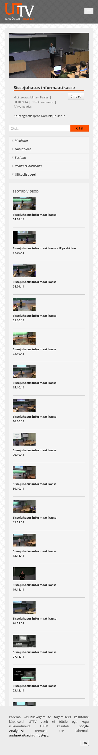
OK (85, 743)
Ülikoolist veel (25, 174)
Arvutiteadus (23, 106)
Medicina (21, 140)
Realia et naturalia (28, 166)
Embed (76, 96)
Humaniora (23, 149)
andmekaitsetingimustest (28, 735)
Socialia (20, 157)
